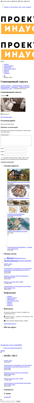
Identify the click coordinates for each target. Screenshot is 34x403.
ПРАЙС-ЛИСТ (8, 264)
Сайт (2, 154)
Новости (6, 71)
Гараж (5, 258)
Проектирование (8, 65)
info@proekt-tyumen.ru (10, 323)
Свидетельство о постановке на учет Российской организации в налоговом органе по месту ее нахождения (18, 270)
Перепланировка (11, 260)
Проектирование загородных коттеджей (18, 182)
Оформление (7, 67)
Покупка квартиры (25, 261)
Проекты (6, 70)
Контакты (6, 73)
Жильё (10, 258)
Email (3, 151)
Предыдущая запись (6, 117)
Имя (2, 148)
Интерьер (17, 258)
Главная (6, 64)
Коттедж (23, 258)
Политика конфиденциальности (13, 348)
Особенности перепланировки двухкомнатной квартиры (16, 214)
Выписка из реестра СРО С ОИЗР (13, 282)
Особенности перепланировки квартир (18, 198)
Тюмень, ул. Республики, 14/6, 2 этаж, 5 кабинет (17, 7)
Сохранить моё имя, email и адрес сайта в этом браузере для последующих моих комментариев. (15, 158)
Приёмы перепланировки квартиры (17, 231)
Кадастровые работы (10, 68)
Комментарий (5, 134)
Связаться (6, 397)
